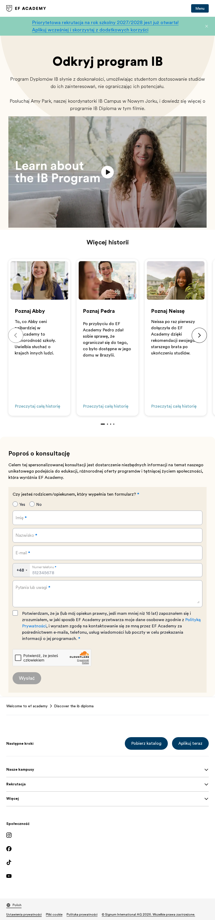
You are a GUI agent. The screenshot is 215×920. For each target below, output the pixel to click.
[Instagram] (107, 835)
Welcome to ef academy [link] (27, 706)
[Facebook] (107, 848)
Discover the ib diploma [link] (74, 706)
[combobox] (21, 570)
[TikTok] (107, 862)
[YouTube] (107, 876)
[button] (207, 26)
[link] (26, 8)
